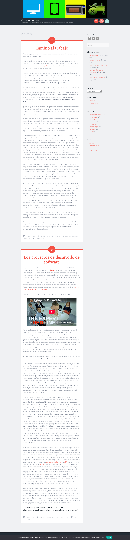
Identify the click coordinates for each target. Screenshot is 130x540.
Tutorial (91, 131)
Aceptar (109, 537)
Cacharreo (92, 119)
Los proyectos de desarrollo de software (52, 259)
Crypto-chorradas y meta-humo (98, 65)
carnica (42, 236)
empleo (53, 236)
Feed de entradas (94, 145)
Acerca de (92, 100)
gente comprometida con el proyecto (35, 66)
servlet (42, 464)
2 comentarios (40, 239)
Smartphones (93, 124)
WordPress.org (93, 150)
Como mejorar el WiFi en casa (97, 77)
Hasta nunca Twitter (94, 60)
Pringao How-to (93, 103)
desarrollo (49, 517)
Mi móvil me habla (94, 55)
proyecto (26, 239)
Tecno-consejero (94, 126)
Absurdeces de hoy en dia (96, 114)
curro (48, 236)
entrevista (60, 236)
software (64, 517)
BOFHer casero (93, 117)
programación (74, 236)
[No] (128, 537)
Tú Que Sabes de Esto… (31, 20)
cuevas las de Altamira (53, 462)
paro (66, 236)
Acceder (91, 143)
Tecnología (92, 129)
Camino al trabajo (51, 48)
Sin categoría (93, 122)
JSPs (65, 462)
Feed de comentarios (95, 148)
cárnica (51, 270)
